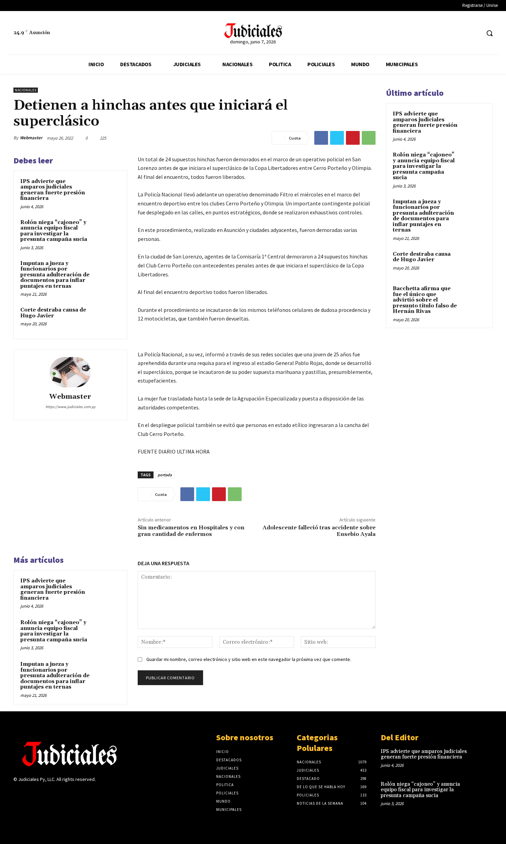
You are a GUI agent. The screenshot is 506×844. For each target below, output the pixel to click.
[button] (489, 33)
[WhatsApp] (369, 138)
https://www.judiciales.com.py (70, 406)
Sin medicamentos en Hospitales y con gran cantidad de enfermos (191, 531)
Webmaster (31, 138)
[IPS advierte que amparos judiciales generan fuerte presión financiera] (107, 190)
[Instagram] (29, 793)
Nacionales (25, 90)
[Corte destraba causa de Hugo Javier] (107, 319)
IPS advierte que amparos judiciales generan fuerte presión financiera (52, 190)
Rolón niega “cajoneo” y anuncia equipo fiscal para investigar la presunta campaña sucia (53, 231)
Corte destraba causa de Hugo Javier (53, 313)
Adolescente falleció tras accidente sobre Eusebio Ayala (319, 531)
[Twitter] (474, 33)
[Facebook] (462, 33)
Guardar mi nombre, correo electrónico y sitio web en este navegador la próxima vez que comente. (248, 659)
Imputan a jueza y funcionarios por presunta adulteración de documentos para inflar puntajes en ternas (54, 274)
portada (165, 474)
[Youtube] (66, 793)
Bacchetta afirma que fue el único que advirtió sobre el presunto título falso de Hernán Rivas (425, 300)
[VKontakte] (54, 793)
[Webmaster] (70, 372)
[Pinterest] (353, 138)
